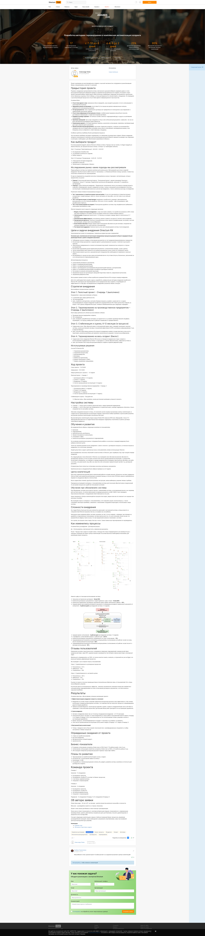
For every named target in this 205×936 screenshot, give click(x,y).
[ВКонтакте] (128, 838)
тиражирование (103, 834)
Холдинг (116, 832)
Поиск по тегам (145, 927)
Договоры (122, 832)
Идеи (76, 6)
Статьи (58, 6)
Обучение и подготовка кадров (83, 827)
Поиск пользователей (146, 928)
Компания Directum (55, 928)
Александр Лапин (79, 842)
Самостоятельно (113, 72)
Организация (98, 888)
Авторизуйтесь (77, 862)
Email (72, 888)
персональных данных (94, 932)
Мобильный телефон (101, 881)
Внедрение (118, 57)
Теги (49, 6)
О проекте (115, 925)
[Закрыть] (156, 931)
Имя (72, 881)
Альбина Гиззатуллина (80, 850)
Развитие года (78, 825)
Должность (74, 894)
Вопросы (67, 6)
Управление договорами (91, 57)
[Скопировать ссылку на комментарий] (133, 850)
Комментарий (75, 901)
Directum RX (89, 832)
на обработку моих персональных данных (90, 911)
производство (93, 834)
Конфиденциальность (118, 928)
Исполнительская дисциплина (79, 834)
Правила (115, 927)
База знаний (85, 6)
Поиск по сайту (144, 925)
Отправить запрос (128, 911)
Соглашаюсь (77, 911)
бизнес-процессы (106, 57)
